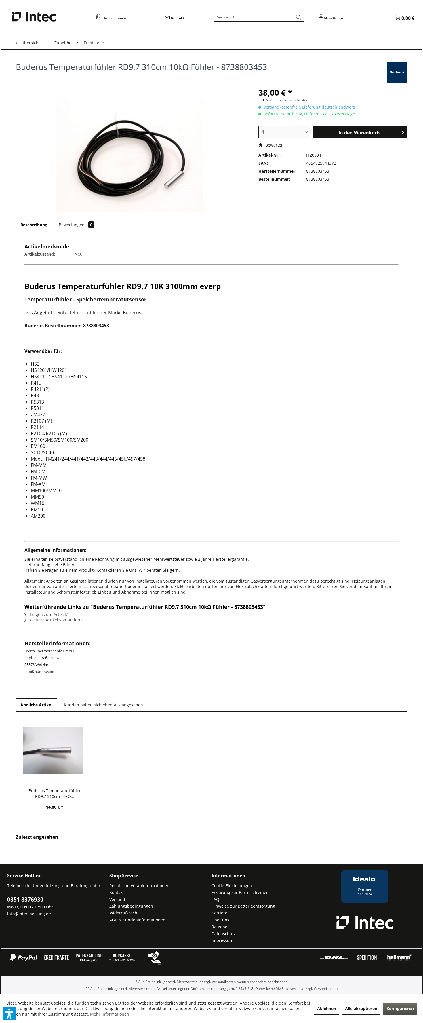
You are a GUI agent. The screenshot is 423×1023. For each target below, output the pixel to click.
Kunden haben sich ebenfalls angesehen (103, 705)
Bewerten (274, 145)
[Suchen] (298, 17)
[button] (9, 1013)
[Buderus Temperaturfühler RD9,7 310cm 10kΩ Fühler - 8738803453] (54, 750)
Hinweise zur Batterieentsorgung (243, 906)
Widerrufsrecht (124, 913)
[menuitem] (126, 20)
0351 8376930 (25, 899)
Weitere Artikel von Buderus (56, 620)
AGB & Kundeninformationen (137, 920)
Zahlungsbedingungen (131, 906)
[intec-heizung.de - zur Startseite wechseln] (50, 17)
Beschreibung (33, 224)
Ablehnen (326, 1008)
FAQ (215, 899)
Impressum (222, 940)
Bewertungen (75, 224)
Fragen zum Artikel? (48, 614)
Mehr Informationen (109, 1014)
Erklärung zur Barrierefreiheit (240, 892)
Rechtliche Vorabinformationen (139, 885)
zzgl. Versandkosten (292, 100)
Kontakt (116, 892)
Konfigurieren (400, 1008)
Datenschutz (224, 933)
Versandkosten (224, 981)
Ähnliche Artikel (36, 705)
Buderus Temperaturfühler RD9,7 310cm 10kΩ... (54, 793)
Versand (117, 899)
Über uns (220, 920)
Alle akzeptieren (361, 1008)
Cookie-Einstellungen (232, 885)
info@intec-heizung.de (29, 913)
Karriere (219, 913)
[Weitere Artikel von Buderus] (397, 72)
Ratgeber (220, 926)
